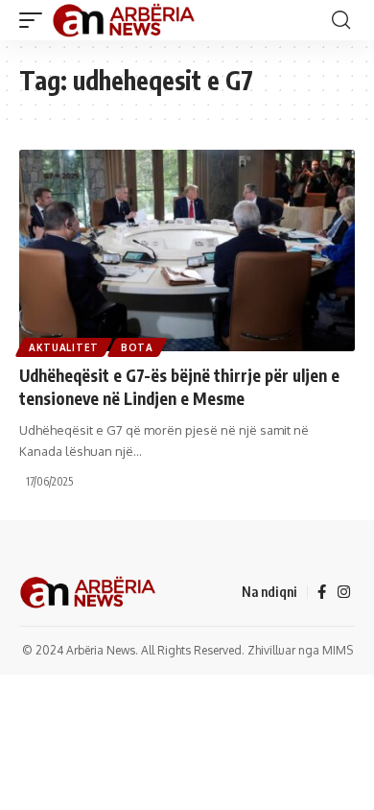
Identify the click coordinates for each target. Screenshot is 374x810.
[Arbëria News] (125, 20)
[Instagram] (344, 592)
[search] (341, 20)
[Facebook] (322, 592)
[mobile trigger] (35, 20)
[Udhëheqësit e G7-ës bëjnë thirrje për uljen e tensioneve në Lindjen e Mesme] (187, 250)
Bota (137, 347)
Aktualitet (64, 347)
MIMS (337, 650)
